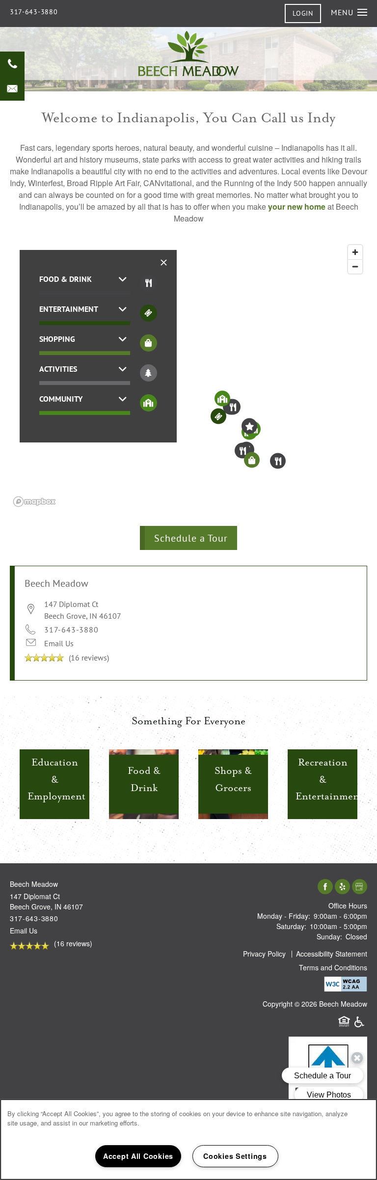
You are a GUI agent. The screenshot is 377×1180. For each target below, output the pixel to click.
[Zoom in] (355, 252)
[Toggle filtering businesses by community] (148, 403)
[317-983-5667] (12, 64)
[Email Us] (12, 88)
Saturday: (291, 926)
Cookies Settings (235, 1156)
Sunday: (329, 936)
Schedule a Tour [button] (191, 538)
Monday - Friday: (283, 916)
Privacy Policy (264, 954)
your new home (296, 206)
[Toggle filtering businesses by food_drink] (148, 283)
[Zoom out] (355, 266)
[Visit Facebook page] (325, 887)
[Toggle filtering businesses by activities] (148, 373)
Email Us (59, 643)
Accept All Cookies (138, 1156)
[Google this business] (359, 887)
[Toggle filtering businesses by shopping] (148, 343)
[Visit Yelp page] (342, 887)
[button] (303, 13)
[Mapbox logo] (34, 501)
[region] (188, 375)
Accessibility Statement (331, 954)
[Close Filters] (164, 262)
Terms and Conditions (333, 967)
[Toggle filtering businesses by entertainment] (148, 313)
